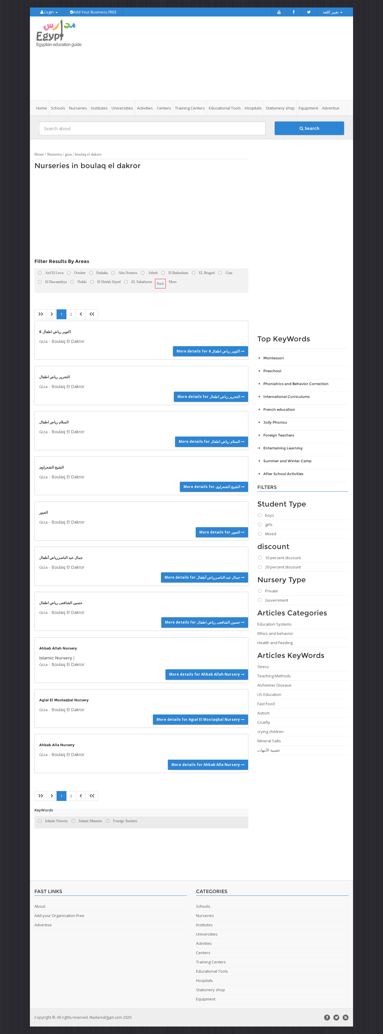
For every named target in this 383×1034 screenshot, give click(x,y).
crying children (270, 731)
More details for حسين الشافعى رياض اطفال (203, 622)
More (173, 282)
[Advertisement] (225, 58)
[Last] (92, 314)
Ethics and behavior (275, 633)
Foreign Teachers (278, 435)
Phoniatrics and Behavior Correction (296, 383)
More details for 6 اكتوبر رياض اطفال (209, 351)
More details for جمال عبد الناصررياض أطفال (203, 577)
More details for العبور (220, 532)
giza (68, 154)
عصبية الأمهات (268, 750)
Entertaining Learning (283, 448)
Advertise (330, 108)
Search (311, 128)
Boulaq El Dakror (67, 341)
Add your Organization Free (59, 915)
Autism (263, 713)
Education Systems (274, 624)
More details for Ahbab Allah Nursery (205, 674)
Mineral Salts (269, 740)
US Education (269, 694)
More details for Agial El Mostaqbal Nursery (198, 719)
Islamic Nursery (55, 658)
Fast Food (266, 703)
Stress (263, 666)
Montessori (273, 358)
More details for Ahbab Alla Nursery (206, 764)
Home (41, 108)
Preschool (272, 371)
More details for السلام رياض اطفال (210, 441)
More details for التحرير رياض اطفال (209, 396)
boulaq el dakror (88, 154)
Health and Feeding (275, 642)
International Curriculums (286, 396)
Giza (43, 341)
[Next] (81, 314)
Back (160, 284)
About (39, 906)
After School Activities (283, 474)
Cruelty (263, 722)
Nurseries (54, 154)
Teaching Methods (274, 676)
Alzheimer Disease (274, 685)
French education (279, 409)
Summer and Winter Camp (287, 461)
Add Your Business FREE (95, 12)
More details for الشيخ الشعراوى (212, 486)
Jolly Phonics (275, 422)
